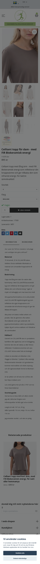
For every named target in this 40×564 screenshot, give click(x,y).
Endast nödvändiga (20, 558)
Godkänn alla (20, 553)
